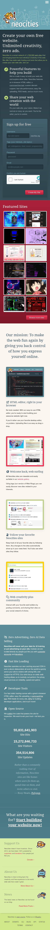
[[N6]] (14, 236)
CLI (22, 922)
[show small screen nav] (47, 2)
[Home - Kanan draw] (36, 287)
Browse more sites (36, 317)
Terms (20, 925)
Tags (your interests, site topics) (19, 142)
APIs (30, 698)
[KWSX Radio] (14, 304)
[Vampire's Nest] (36, 304)
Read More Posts (26, 906)
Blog (29, 922)
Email (9, 162)
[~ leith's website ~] (36, 253)
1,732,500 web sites (34, 55)
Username (11, 131)
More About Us (27, 885)
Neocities (11, 917)
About (7, 922)
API (34, 922)
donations (19, 654)
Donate (30, 859)
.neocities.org (35, 136)
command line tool (17, 85)
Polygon (35, 793)
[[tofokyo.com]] (14, 270)
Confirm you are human (16, 173)
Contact (29, 925)
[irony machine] (36, 236)
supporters (8, 853)
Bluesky (38, 917)
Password (11, 152)
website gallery (23, 479)
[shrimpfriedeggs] (14, 253)
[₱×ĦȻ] (36, 270)
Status (42, 922)
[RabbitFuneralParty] (36, 219)
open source (21, 917)
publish (10, 713)
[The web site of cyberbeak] (14, 219)
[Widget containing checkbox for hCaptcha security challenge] (23, 179)
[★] (14, 287)
